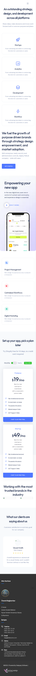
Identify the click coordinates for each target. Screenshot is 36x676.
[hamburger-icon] (33, 588)
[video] (6, 205)
